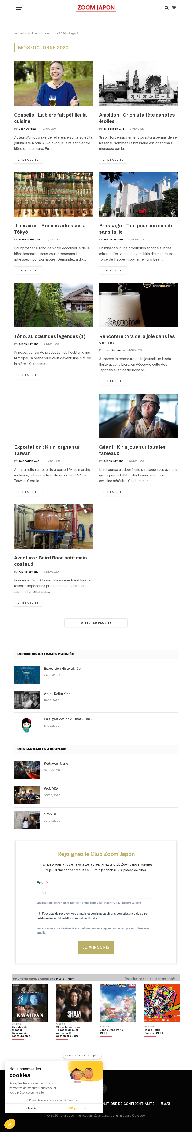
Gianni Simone (113, 239)
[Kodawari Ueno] (27, 770)
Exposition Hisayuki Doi (62, 668)
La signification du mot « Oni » (68, 719)
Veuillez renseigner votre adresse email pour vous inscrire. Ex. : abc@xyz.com (89, 902)
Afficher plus (94, 623)
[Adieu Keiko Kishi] (27, 700)
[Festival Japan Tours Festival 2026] (156, 1039)
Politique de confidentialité (126, 1103)
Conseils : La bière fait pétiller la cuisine (50, 118)
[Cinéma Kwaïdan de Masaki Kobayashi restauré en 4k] (23, 1039)
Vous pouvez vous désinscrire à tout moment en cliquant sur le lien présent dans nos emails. (93, 930)
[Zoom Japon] (96, 7)
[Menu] (19, 7)
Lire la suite (28, 159)
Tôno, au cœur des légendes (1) (49, 336)
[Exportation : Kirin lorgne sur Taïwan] (53, 416)
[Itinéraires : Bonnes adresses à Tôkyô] (53, 194)
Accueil (19, 33)
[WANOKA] (27, 795)
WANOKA (51, 789)
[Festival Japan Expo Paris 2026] (112, 1039)
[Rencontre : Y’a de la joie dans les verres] (138, 305)
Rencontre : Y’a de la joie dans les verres (137, 339)
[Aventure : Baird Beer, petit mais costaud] (53, 526)
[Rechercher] (167, 7)
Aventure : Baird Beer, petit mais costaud (50, 561)
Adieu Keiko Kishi (57, 694)
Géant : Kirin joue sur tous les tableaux (132, 450)
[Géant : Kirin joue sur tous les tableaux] (138, 416)
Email (41, 883)
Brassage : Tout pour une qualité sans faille (136, 229)
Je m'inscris (96, 947)
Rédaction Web (114, 128)
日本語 (165, 1103)
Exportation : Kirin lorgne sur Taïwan (47, 450)
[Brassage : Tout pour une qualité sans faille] (138, 194)
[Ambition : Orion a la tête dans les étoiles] (138, 83)
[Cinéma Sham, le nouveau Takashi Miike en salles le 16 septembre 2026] (68, 1039)
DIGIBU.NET (65, 979)
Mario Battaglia (29, 239)
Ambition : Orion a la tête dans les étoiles (137, 118)
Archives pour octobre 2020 (46, 33)
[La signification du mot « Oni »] (27, 725)
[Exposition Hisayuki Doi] (27, 675)
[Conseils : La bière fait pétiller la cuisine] (53, 83)
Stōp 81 (50, 814)
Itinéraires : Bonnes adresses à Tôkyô (50, 229)
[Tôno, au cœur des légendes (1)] (53, 305)
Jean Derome (28, 128)
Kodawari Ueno (56, 763)
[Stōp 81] (27, 820)
